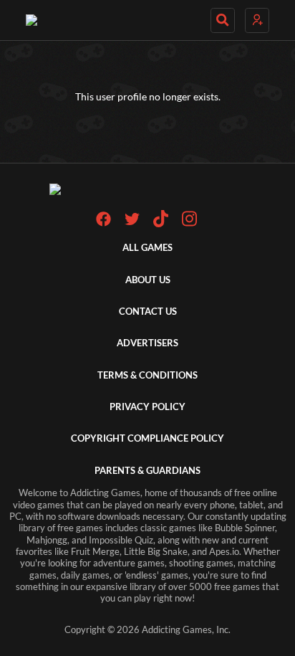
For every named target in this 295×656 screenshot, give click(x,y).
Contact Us (148, 311)
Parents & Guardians (147, 470)
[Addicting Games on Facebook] (103, 223)
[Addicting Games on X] (132, 223)
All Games (147, 247)
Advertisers (147, 343)
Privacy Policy (147, 406)
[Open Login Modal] (257, 20)
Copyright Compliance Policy (147, 438)
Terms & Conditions (147, 375)
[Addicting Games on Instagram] (189, 224)
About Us (147, 280)
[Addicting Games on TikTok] (160, 224)
